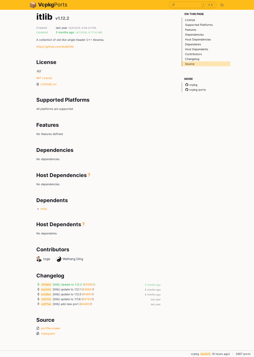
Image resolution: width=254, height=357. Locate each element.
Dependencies (194, 34)
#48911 (88, 294)
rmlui (44, 209)
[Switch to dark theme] (222, 5)
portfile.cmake (50, 328)
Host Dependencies (198, 39)
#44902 (85, 304)
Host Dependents (196, 49)
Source (189, 64)
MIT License (44, 78)
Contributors (193, 54)
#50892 (89, 284)
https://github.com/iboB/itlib (55, 46)
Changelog (192, 59)
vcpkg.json (48, 333)
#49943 (88, 289)
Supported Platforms (199, 25)
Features (190, 29)
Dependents (193, 44)
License (190, 20)
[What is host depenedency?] (89, 175)
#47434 (88, 299)
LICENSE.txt (49, 84)
